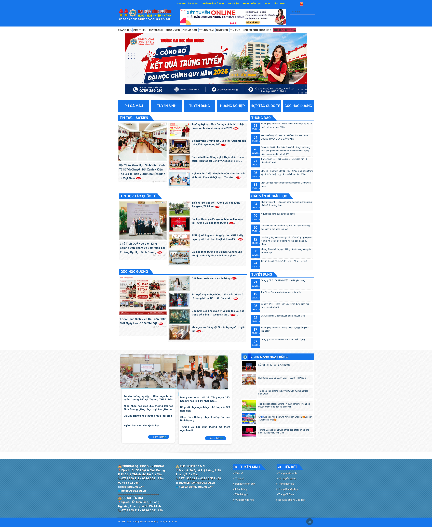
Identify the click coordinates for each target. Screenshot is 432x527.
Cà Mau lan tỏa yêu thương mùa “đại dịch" (148, 415)
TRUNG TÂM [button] (206, 30)
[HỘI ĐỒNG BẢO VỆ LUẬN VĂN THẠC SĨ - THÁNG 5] (249, 378)
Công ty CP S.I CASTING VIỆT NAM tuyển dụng (283, 280)
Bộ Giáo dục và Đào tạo (291, 499)
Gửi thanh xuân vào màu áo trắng (211, 278)
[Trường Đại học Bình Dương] (145, 14)
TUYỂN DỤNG (261, 274)
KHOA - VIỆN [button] (173, 30)
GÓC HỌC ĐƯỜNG (134, 272)
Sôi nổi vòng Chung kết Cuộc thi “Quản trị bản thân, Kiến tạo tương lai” (219, 142)
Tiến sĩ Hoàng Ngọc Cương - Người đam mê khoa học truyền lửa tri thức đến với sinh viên (284, 405)
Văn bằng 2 (241, 494)
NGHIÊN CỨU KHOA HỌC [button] (257, 30)
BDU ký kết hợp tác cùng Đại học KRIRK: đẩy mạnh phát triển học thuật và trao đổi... (218, 237)
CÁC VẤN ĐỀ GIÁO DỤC (269, 196)
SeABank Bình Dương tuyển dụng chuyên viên (283, 315)
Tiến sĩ (239, 473)
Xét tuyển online (287, 478)
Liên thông (241, 489)
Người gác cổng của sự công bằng (278, 214)
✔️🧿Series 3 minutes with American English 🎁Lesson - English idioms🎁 (285, 418)
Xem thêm (158, 437)
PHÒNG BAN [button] (189, 30)
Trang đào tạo (286, 483)
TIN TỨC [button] (235, 30)
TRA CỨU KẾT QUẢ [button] (285, 30)
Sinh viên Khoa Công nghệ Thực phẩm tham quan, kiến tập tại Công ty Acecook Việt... (218, 159)
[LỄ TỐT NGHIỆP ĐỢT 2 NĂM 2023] (249, 365)
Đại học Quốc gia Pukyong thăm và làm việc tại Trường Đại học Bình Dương (217, 221)
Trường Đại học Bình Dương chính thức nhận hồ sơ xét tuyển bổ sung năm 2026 (218, 126)
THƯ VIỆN (233, 3)
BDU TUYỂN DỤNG (275, 3)
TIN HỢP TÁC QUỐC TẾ (138, 196)
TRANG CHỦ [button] (125, 30)
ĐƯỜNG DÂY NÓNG (188, 3)
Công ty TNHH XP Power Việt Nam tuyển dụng (283, 339)
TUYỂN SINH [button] (156, 30)
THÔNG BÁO (261, 118)
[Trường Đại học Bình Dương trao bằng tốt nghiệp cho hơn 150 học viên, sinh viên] (249, 430)
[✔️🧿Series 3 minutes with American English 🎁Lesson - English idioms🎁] (249, 417)
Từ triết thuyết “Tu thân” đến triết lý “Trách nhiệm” (284, 261)
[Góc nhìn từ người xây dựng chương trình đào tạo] (202, 372)
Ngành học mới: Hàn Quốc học (141, 425)
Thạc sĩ (239, 478)
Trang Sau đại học (288, 489)
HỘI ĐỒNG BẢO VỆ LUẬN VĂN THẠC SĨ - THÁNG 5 (282, 378)
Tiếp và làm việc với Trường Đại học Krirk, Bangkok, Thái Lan (216, 204)
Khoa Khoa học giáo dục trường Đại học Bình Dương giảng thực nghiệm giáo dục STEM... (148, 407)
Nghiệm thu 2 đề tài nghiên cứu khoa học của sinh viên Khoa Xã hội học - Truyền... (218, 175)
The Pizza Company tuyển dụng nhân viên (281, 292)
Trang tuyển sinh (287, 473)
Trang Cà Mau (286, 494)
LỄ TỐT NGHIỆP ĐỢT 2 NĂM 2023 (274, 365)
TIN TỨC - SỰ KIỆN (134, 118)
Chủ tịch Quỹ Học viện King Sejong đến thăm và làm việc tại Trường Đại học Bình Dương (142, 248)
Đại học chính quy (245, 483)
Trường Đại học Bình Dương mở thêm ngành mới (205, 428)
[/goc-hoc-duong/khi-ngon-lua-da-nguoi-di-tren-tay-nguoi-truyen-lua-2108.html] (179, 332)
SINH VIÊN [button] (222, 30)
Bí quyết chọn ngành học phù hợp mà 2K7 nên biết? (205, 409)
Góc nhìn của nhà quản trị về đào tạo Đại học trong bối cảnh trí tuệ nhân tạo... (218, 312)
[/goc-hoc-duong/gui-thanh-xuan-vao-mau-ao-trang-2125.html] (179, 283)
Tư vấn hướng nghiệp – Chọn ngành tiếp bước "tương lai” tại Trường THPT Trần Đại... (148, 398)
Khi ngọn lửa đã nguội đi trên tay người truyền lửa (218, 329)
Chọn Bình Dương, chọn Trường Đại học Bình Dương (205, 419)
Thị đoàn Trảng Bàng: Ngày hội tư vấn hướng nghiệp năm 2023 (283, 392)
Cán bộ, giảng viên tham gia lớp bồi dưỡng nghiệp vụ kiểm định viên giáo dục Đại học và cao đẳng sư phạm (286, 240)
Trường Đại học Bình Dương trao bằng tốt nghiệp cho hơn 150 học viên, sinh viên (283, 431)
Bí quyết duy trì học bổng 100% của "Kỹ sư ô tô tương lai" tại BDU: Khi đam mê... (217, 296)
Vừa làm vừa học (244, 499)
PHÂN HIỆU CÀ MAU (213, 3)
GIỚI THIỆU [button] (140, 30)
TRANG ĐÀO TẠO (252, 3)
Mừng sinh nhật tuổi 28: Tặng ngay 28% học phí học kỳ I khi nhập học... (205, 399)
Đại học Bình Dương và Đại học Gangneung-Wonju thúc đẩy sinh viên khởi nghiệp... (217, 253)
